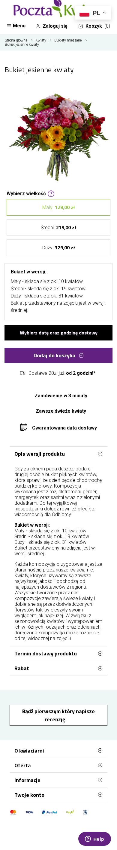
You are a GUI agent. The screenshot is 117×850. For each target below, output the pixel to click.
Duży (58, 247)
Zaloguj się (55, 26)
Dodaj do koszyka (54, 355)
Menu (19, 26)
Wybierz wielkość (26, 193)
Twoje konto (29, 795)
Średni (58, 227)
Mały (58, 207)
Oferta (22, 765)
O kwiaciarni (29, 751)
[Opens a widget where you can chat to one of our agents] (94, 839)
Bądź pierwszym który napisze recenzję (58, 715)
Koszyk (98, 26)
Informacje (27, 780)
